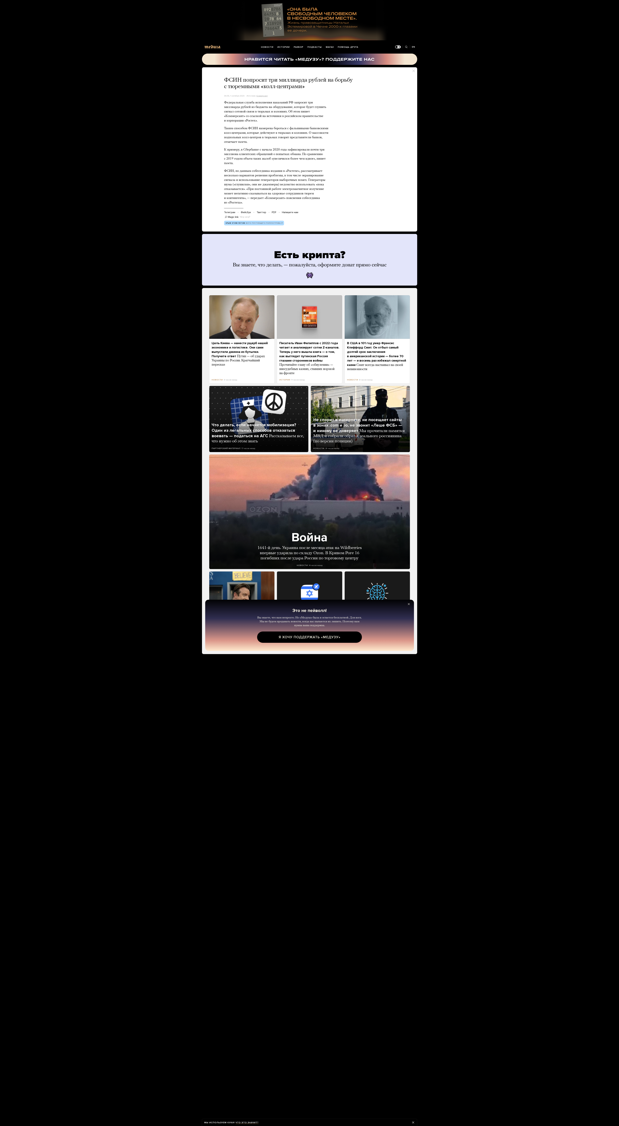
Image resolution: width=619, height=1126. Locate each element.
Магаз (330, 47)
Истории (283, 47)
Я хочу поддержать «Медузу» (309, 637)
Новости (267, 47)
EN (413, 46)
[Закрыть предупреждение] (413, 1122)
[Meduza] (212, 46)
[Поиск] (406, 47)
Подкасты (314, 47)
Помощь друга (348, 47)
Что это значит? (247, 1122)
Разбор (298, 47)
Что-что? (245, 217)
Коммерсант (262, 96)
